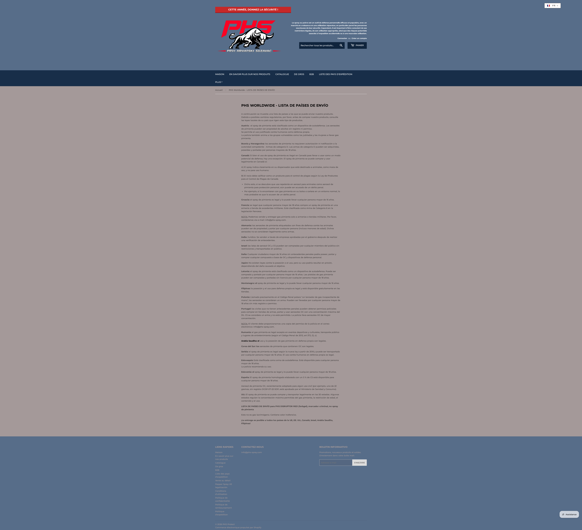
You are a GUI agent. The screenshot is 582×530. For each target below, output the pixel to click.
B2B (311, 74)
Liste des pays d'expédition (335, 74)
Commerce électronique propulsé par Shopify (238, 527)
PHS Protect (229, 524)
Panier (359, 45)
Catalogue (282, 74)
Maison (219, 74)
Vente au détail (223, 480)
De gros (299, 74)
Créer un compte (359, 38)
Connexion (342, 38)
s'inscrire (359, 463)
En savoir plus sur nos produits (249, 74)
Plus (218, 82)
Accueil (219, 90)
